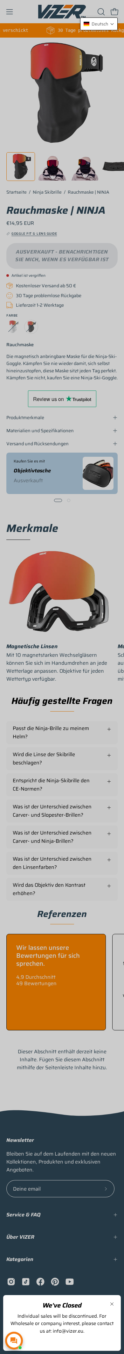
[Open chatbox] (14, 1341)
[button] (98, 24)
